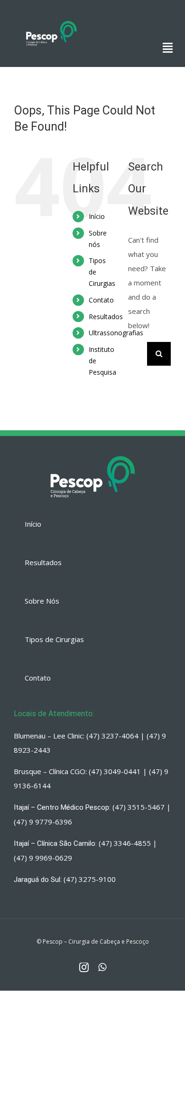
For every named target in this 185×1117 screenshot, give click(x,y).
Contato (101, 299)
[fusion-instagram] (84, 967)
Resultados (106, 316)
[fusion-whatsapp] (102, 967)
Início (97, 216)
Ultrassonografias (116, 332)
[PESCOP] (51, 21)
